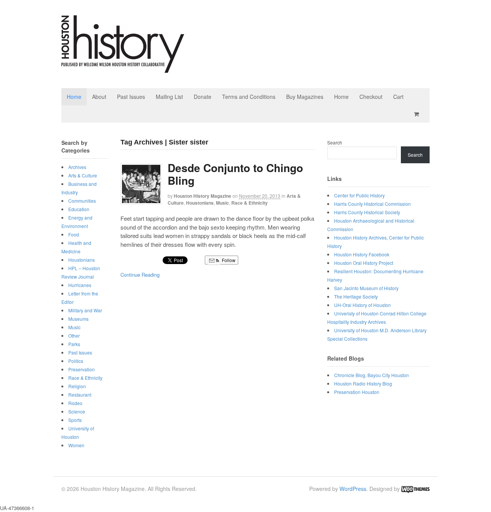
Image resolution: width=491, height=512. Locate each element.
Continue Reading (140, 274)
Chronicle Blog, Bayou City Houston (371, 375)
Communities (82, 200)
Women (76, 445)
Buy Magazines (304, 96)
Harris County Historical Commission (372, 203)
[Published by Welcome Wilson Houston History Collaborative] (122, 68)
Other (74, 335)
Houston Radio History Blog (363, 383)
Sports (75, 420)
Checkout (370, 96)
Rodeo (75, 403)
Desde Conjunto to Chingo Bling (235, 174)
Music (222, 202)
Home (74, 96)
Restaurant (79, 394)
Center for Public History (359, 195)
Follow (228, 260)
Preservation (81, 369)
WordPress (352, 488)
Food (73, 234)
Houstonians (200, 202)
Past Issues (131, 96)
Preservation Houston (356, 392)
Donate (202, 96)
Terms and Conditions (248, 96)
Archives (77, 167)
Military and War (85, 310)
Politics (75, 361)
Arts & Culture (82, 175)
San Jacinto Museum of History (366, 288)
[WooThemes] (415, 488)
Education (78, 209)
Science (76, 411)
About (99, 96)
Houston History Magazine (202, 195)
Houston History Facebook (361, 254)
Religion (77, 386)
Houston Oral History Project (363, 262)
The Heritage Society (356, 296)
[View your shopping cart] (418, 114)
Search (334, 142)
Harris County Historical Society (367, 212)
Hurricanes (79, 285)
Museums (78, 318)
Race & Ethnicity (249, 202)
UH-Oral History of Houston (362, 305)
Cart (398, 96)
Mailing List (169, 96)
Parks (74, 344)
